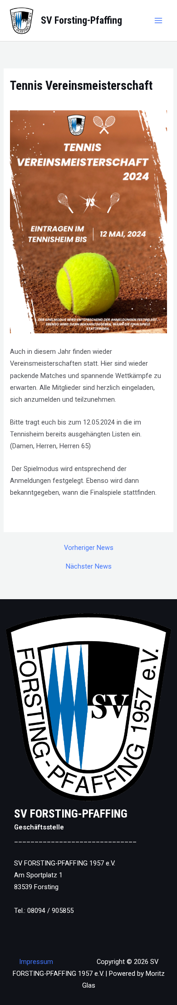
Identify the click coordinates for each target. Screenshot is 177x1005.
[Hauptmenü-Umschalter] (158, 20)
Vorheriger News (88, 547)
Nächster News (89, 566)
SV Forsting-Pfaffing (81, 20)
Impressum (36, 962)
